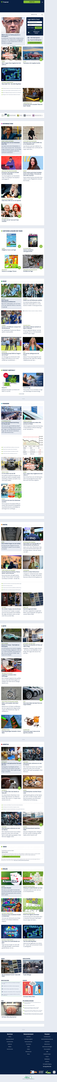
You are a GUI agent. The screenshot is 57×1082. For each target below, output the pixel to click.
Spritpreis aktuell (10, 1039)
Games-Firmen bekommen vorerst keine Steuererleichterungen (12, 583)
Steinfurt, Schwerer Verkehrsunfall (29, 1005)
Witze (28, 1054)
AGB (47, 1051)
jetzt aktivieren (6, 856)
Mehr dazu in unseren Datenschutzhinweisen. (21, 860)
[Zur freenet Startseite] (4, 1)
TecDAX (25, 454)
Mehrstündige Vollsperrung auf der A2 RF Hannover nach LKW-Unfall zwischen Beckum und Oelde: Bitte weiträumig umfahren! (33, 1014)
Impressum (47, 1041)
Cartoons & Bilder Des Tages (12, 231)
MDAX (24, 452)
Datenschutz (47, 1044)
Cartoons (28, 1036)
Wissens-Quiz (28, 1051)
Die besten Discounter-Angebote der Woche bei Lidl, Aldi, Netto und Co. (11, 995)
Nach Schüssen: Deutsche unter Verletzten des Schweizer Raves (11, 983)
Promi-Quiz (28, 1044)
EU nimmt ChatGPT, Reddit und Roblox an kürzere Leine (11, 447)
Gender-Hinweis (47, 1054)
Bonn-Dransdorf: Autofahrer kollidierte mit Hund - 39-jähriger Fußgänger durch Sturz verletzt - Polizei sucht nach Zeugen (33, 1011)
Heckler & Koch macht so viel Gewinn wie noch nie (10, 453)
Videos (28, 1049)
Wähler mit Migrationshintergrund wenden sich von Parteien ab (12, 92)
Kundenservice (47, 1036)
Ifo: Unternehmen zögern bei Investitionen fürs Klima (10, 451)
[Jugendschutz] (28, 1077)
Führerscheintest (28, 1041)
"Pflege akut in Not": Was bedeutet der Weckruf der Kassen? (11, 94)
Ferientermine (10, 1041)
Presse (47, 1056)
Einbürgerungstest (28, 1039)
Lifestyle (6, 744)
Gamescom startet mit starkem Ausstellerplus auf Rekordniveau (12, 587)
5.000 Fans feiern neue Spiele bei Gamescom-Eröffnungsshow (12, 589)
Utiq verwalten (47, 1049)
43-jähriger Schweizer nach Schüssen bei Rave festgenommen (12, 88)
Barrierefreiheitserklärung (47, 1039)
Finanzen (6, 403)
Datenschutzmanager (47, 1046)
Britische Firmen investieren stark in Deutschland (10, 449)
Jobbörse (10, 1044)
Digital (5, 524)
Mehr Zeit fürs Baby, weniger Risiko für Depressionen (11, 988)
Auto (4, 626)
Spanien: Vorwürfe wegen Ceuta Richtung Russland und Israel (12, 90)
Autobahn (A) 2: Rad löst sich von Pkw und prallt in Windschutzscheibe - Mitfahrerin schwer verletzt (31, 1008)
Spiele (28, 1046)
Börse (10, 1036)
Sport (5, 281)
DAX (24, 450)
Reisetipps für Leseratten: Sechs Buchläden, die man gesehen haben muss (13, 809)
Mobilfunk (31, 1)
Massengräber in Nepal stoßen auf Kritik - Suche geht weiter (12, 991)
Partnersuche (10, 1049)
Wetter (9, 1046)
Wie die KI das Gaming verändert (7, 585)
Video (5, 847)
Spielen (5, 869)
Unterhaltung (8, 123)
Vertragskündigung (47, 1064)
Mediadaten (47, 1059)
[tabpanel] (13, 30)
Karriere (47, 1061)
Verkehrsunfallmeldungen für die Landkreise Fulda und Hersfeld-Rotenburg (32, 1003)
